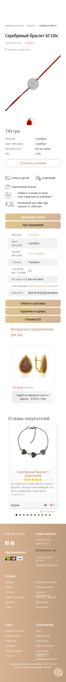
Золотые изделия (44, 587)
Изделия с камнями (46, 597)
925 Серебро (36, 253)
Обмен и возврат (13, 650)
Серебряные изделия (46, 582)
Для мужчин (42, 607)
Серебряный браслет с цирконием (33, 474)
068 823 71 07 (43, 543)
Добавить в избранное (19, 49)
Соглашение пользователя (42, 652)
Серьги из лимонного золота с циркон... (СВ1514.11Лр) (33, 396)
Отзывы (9, 655)
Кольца (9, 582)
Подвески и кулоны (15, 597)
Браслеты (10, 602)
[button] (58, 672)
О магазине (11, 640)
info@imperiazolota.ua (47, 565)
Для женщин (42, 602)
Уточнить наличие (33, 163)
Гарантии (9, 645)
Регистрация (42, 640)
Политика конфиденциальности (46, 657)
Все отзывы (47, 511)
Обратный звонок (44, 645)
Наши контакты (12, 635)
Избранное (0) (43, 635)
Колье (8, 607)
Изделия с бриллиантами (43, 593)
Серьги (8, 587)
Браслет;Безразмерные (43, 286)
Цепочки (9, 592)
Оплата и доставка (14, 630)
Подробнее (18, 494)
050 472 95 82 (43, 539)
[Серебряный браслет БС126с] (33, 81)
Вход (38, 630)
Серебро (33, 234)
